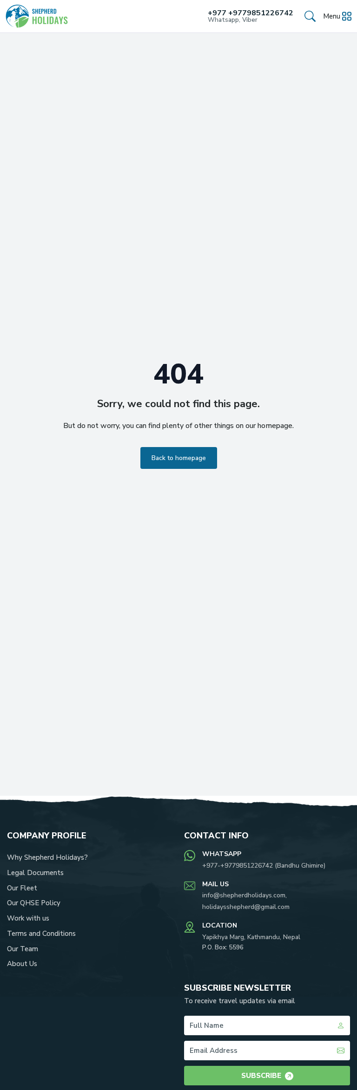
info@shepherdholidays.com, (244, 895)
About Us (22, 963)
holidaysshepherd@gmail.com (246, 906)
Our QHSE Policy (33, 903)
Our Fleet (22, 888)
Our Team (22, 949)
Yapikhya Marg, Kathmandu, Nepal (251, 937)
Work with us (28, 918)
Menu (331, 16)
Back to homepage (179, 458)
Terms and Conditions (41, 933)
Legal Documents (35, 872)
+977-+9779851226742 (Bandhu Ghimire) (263, 865)
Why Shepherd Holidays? (47, 857)
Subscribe (261, 1075)
